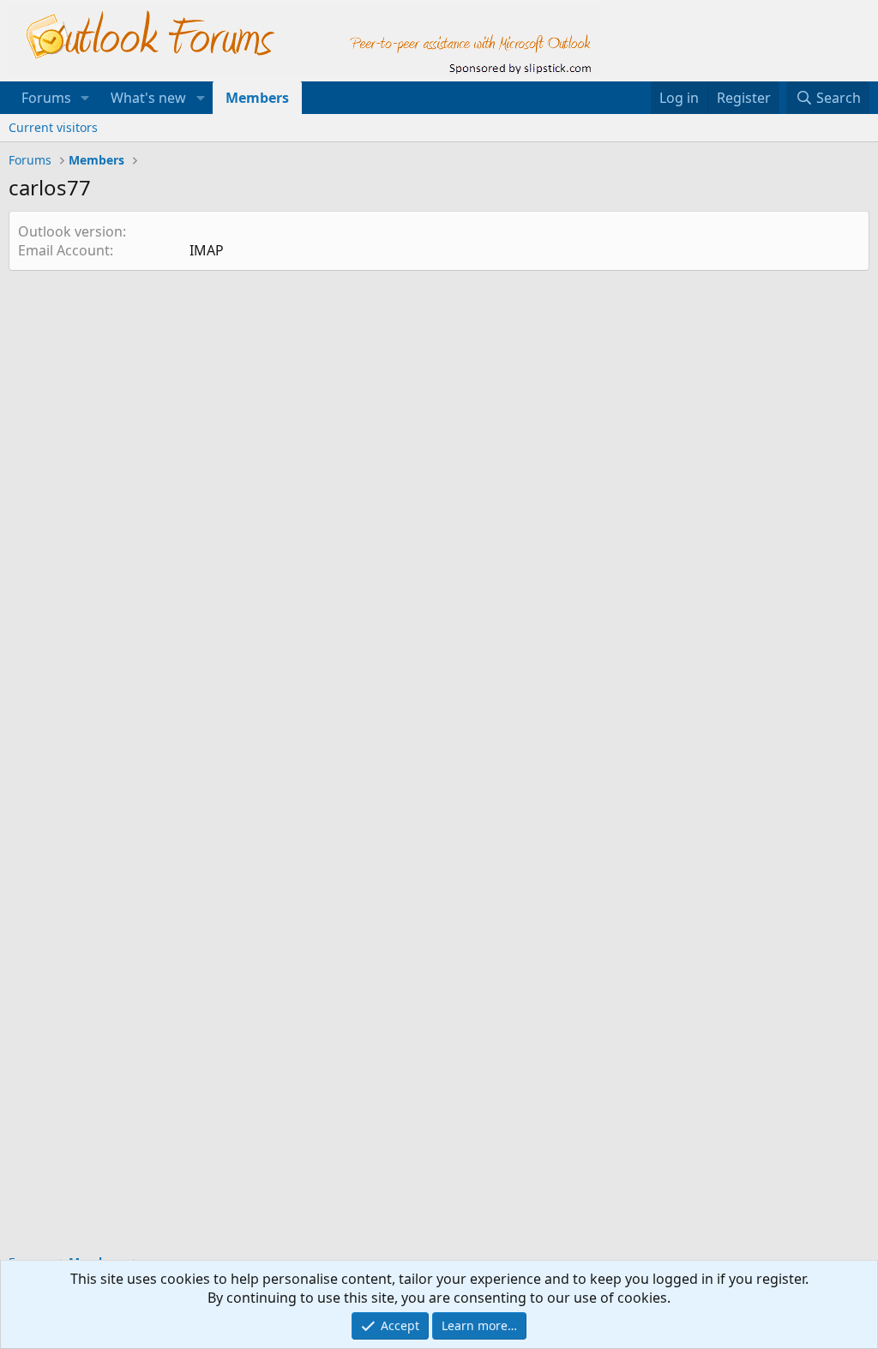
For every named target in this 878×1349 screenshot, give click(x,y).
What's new (148, 97)
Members (257, 97)
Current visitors (53, 127)
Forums (46, 97)
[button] (85, 97)
